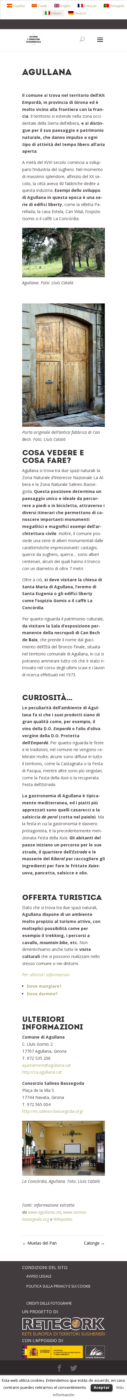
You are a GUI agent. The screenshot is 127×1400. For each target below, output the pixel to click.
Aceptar (102, 1387)
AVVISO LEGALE (38, 1276)
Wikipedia (62, 1219)
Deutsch (80, 13)
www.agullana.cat (44, 1212)
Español (18, 6)
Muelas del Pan (39, 1243)
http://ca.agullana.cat (42, 1072)
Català (42, 6)
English (65, 6)
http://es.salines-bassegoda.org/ (52, 1111)
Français (90, 6)
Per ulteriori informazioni (46, 974)
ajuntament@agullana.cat (46, 1065)
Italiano (55, 13)
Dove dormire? (42, 994)
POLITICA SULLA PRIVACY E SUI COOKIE (58, 1286)
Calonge (94, 1243)
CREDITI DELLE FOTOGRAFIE (49, 1303)
